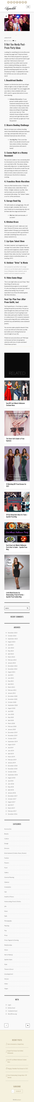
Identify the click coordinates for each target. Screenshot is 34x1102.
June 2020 (11, 714)
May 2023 (11, 651)
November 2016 (12, 814)
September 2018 (13, 775)
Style (5, 964)
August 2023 (11, 642)
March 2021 (11, 687)
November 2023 (12, 632)
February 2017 (12, 811)
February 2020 (12, 726)
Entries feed (11, 1008)
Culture (6, 838)
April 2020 (11, 720)
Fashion (6, 858)
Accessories (7, 829)
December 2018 (12, 765)
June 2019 (11, 750)
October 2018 (12, 771)
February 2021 (12, 690)
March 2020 (11, 723)
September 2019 (13, 741)
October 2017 (12, 799)
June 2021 (11, 678)
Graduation (7, 887)
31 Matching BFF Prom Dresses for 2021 (16, 485)
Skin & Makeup (8, 954)
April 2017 (11, 805)
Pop (5, 930)
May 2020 (11, 717)
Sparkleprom (18, 1099)
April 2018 (11, 790)
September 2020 (13, 705)
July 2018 (10, 781)
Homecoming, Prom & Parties (12, 901)
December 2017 (12, 796)
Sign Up (18, 1091)
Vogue (6, 988)
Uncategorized (8, 974)
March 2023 (11, 657)
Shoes (6, 950)
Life (5, 906)
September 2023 (13, 639)
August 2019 (11, 744)
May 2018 (11, 787)
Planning (6, 925)
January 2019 (12, 762)
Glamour (6, 882)
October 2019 (12, 738)
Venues (6, 979)
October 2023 (12, 635)
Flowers (6, 863)
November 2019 (12, 735)
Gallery (6, 872)
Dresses (6, 848)
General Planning (10, 35)
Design (6, 843)
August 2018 (11, 778)
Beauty (6, 834)
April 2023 (11, 654)
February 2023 (12, 660)
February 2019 (12, 759)
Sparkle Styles (8, 959)
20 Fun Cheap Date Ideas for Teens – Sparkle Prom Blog (17, 516)
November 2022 (12, 669)
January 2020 (12, 729)
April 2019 (11, 753)
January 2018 (12, 793)
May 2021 (11, 681)
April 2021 (11, 684)
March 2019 (11, 756)
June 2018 (11, 784)
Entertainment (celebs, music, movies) (15, 853)
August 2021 (11, 672)
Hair (5, 892)
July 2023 (10, 645)
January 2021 (12, 693)
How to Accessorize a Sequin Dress (15, 1044)
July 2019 (10, 747)
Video (6, 983)
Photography (8, 921)
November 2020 (12, 699)
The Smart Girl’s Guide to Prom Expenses (15, 439)
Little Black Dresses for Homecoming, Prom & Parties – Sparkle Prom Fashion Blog (15, 594)
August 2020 (11, 708)
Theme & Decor (9, 969)
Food (5, 867)
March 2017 (11, 808)
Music (6, 911)
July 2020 (10, 711)
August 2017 (11, 802)
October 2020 (12, 702)
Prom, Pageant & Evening (11, 940)
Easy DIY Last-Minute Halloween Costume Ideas (15, 404)
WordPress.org (12, 1014)
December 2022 (12, 666)
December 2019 (12, 732)
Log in (9, 1005)
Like (15, 40)
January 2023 (12, 663)
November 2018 (12, 768)
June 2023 (11, 648)
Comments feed (12, 1011)
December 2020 (12, 696)
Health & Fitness (9, 896)
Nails (5, 916)
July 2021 (10, 675)
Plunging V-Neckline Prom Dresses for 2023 (17, 1068)
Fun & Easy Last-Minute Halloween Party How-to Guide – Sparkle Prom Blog (16, 547)
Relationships (21, 35)
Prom (5, 935)
